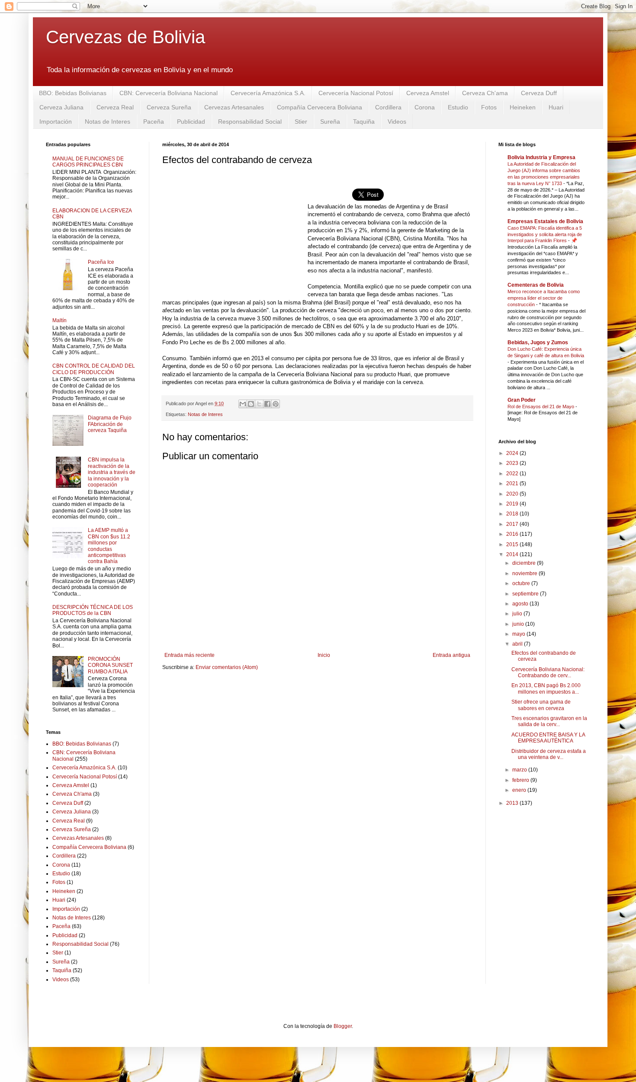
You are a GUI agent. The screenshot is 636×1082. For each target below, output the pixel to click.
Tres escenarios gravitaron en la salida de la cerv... (549, 721)
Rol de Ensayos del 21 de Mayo (541, 406)
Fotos (489, 107)
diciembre (524, 563)
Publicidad (191, 121)
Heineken (523, 107)
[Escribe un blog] (251, 404)
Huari (556, 107)
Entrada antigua (451, 655)
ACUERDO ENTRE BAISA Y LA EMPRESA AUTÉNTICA (548, 738)
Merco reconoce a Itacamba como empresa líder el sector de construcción (544, 298)
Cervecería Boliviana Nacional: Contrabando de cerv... (548, 672)
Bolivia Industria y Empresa (541, 157)
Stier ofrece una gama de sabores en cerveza (541, 705)
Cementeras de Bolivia (536, 285)
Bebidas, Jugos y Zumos (538, 342)
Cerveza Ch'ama (485, 93)
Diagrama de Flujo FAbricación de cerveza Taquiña (110, 424)
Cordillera (388, 107)
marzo (520, 770)
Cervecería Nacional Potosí (355, 93)
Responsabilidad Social (250, 121)
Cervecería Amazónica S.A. (268, 93)
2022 (513, 474)
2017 (513, 524)
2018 (513, 514)
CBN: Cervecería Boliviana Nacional (168, 93)
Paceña (153, 121)
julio (518, 614)
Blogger (343, 1026)
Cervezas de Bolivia (125, 37)
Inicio (324, 655)
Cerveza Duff (539, 93)
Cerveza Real (115, 107)
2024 (513, 453)
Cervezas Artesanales (234, 107)
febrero (521, 780)
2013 (513, 803)
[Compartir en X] (259, 404)
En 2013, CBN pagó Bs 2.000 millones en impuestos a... (546, 688)
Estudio (458, 107)
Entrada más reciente (189, 655)
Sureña (330, 121)
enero (519, 790)
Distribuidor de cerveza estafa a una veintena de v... (548, 754)
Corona (424, 107)
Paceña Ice (101, 262)
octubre (521, 583)
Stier (301, 121)
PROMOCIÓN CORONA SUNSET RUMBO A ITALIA (110, 665)
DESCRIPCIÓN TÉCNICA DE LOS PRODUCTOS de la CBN (92, 610)
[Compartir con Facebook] (267, 404)
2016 (513, 534)
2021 (513, 483)
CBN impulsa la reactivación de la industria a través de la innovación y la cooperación (111, 472)
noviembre (525, 573)
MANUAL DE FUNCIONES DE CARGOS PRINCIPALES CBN (88, 162)
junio (518, 624)
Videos (397, 121)
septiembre (526, 594)
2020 (513, 494)
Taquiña (364, 121)
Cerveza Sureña (169, 107)
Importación (55, 121)
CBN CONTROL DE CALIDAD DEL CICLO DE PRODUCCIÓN (93, 369)
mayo (519, 634)
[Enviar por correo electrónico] (242, 404)
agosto (521, 604)
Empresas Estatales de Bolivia (545, 221)
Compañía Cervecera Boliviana (319, 107)
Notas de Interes (107, 121)
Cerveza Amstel (427, 93)
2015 (513, 544)
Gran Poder (522, 400)
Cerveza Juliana (61, 107)
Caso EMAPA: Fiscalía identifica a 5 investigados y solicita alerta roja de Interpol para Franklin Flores (545, 234)
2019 (513, 504)
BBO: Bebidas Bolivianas (72, 93)
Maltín (59, 320)
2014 (513, 554)
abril (518, 644)
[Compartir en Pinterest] (275, 404)
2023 (513, 463)
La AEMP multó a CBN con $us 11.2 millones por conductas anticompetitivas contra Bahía (109, 545)
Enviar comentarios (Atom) (227, 667)
